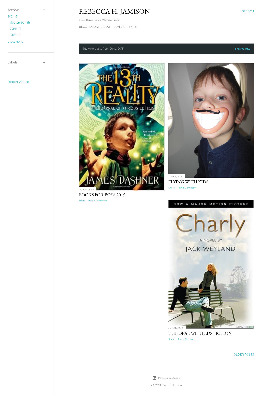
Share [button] (82, 200)
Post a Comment (97, 200)
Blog (83, 27)
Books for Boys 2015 (102, 195)
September (19, 22)
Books (94, 27)
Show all (243, 48)
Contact (120, 27)
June (15, 28)
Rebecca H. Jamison (114, 11)
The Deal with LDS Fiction (200, 333)
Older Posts (244, 354)
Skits (133, 27)
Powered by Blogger (169, 377)
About (106, 27)
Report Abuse (18, 82)
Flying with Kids (188, 182)
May (15, 34)
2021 (13, 16)
